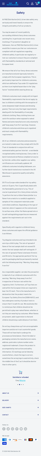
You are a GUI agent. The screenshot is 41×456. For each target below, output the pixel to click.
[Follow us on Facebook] (3, 428)
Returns (22, 380)
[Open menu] (3, 4)
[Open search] (28, 3)
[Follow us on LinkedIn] (25, 428)
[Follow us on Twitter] (8, 428)
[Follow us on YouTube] (21, 428)
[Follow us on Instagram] (12, 428)
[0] (36, 3)
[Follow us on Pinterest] (16, 428)
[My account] (32, 3)
